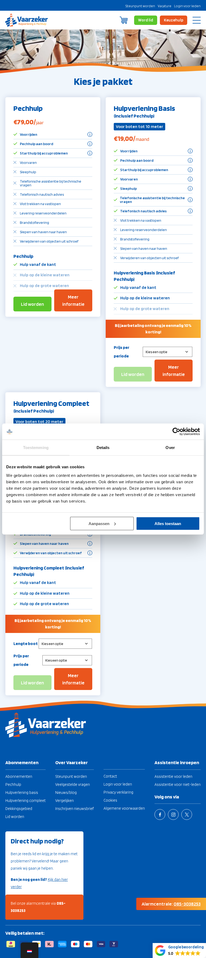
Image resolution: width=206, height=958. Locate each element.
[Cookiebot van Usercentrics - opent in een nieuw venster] (176, 432)
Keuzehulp (173, 20)
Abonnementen (18, 776)
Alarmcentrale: (171, 904)
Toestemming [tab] (36, 447)
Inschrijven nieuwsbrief (74, 808)
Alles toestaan (167, 523)
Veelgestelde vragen (72, 784)
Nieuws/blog (66, 792)
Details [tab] (103, 447)
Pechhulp (13, 784)
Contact (110, 776)
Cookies (110, 800)
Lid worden (32, 304)
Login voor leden (187, 6)
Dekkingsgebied (18, 808)
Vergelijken (64, 800)
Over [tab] (170, 447)
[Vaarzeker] (26, 20)
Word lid (145, 20)
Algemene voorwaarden (124, 808)
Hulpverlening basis (21, 792)
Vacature (164, 6)
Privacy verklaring (118, 792)
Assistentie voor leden (173, 776)
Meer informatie (73, 300)
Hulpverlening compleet (25, 800)
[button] (179, 950)
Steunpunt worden (140, 6)
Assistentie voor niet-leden (177, 784)
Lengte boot (25, 643)
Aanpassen (99, 523)
